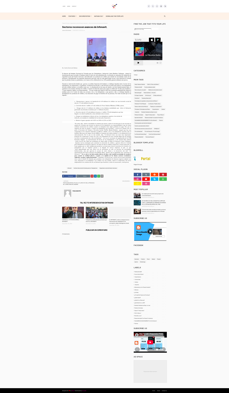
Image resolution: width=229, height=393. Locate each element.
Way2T (73, 390)
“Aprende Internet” (139, 117)
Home (64, 6)
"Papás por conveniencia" (156, 106)
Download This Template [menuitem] (114, 16)
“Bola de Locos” (150, 315)
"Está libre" (137, 98)
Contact (74, 6)
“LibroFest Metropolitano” (154, 134)
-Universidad (150, 279)
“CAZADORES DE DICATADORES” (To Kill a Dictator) (146, 120)
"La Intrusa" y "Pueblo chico (154, 103)
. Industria (137, 112)
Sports (136, 261)
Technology (142, 261)
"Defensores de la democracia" (155, 89)
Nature (153, 259)
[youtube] (146, 179)
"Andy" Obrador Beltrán (140, 84)
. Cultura (163, 109)
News (68, 6)
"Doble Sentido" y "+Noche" (150, 92)
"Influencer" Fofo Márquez (140, 103)
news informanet (66, 30)
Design (150, 74)
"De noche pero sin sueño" (140, 89)
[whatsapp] (163, 179)
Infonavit (69, 168)
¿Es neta (150, 292)
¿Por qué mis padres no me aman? (150, 295)
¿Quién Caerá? (150, 297)
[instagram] (157, 6)
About (158, 390)
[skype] (165, 6)
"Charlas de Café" (138, 87)
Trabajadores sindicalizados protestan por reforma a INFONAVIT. (96, 220)
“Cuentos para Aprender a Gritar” (142, 125)
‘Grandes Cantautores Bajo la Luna (149, 112)
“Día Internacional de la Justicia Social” (143, 128)
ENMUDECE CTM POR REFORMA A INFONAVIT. (70, 220)
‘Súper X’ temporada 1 (150, 114)
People (158, 259)
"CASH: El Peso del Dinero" (153, 84)
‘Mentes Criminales (139, 114)
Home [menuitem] (64, 16)
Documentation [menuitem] (84, 16)
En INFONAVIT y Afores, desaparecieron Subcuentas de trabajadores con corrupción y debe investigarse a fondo (119, 221)
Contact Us (164, 390)
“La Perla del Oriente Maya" (140, 134)
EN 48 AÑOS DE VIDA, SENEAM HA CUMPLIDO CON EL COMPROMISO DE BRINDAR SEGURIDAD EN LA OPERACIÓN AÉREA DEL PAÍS (154, 202)
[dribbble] (146, 183)
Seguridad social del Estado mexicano (79, 23)
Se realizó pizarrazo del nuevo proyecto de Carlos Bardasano (152, 194)
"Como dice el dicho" (150, 274)
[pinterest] (161, 6)
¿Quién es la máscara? (150, 300)
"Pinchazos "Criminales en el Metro (142, 109)
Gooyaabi (84, 390)
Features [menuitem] (71, 16)
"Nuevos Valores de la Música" (141, 106)
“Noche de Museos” (150, 137)
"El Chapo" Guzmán (139, 95)
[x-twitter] (152, 6)
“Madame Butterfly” (139, 137)
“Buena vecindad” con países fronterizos (154, 117)
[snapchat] (137, 183)
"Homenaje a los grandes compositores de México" (146, 101)
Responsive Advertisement (150, 371)
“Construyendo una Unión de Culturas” (143, 123)
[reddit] (154, 174)
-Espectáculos (155, 109)
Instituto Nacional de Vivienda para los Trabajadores (85, 168)
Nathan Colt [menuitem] (98, 16)
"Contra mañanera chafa (149, 87)
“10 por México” (160, 114)
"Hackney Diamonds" (146, 98)
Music (148, 259)
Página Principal (65, 23)
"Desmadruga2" (138, 92)
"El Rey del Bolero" (157, 95)
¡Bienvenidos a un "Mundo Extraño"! (150, 287)
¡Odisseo (150, 289)
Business (137, 259)
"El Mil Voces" (148, 95)
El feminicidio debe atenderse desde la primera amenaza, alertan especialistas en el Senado (154, 210)
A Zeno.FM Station (138, 66)
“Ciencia (161, 120)
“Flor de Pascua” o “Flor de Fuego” (152, 131)
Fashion (143, 259)
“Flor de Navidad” (138, 131)
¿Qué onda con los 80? (150, 302)
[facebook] (148, 6)
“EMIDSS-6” (156, 128)
